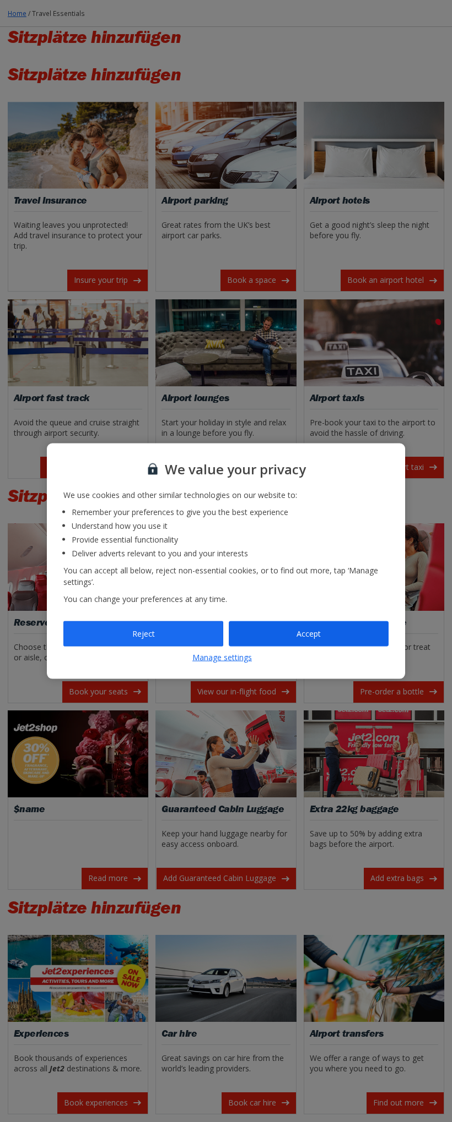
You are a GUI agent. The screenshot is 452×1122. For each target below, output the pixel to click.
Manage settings (222, 657)
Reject (143, 633)
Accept (309, 633)
